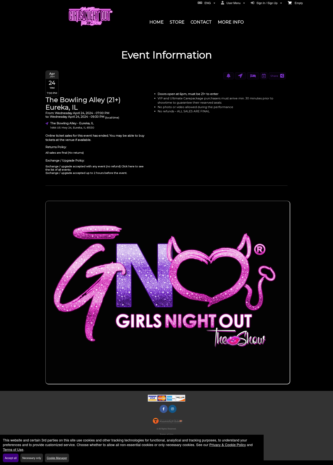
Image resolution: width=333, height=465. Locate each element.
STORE (177, 22)
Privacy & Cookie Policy (227, 444)
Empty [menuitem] (297, 3)
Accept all (11, 458)
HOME (156, 22)
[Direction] (240, 76)
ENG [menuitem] (207, 3)
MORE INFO (231, 22)
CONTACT (201, 22)
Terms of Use (166, 434)
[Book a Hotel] (253, 76)
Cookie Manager (57, 458)
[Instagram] (172, 409)
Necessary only (31, 458)
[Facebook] (163, 409)
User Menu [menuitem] (232, 3)
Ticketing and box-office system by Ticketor (167, 421)
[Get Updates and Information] (228, 76)
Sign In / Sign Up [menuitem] (266, 3)
